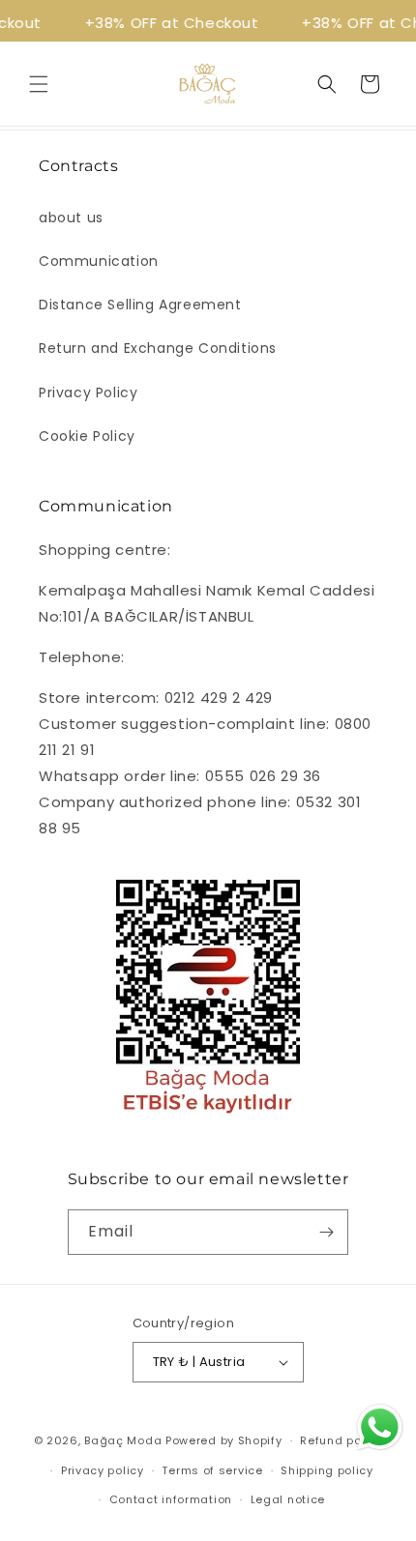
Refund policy (341, 1440)
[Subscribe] (326, 1232)
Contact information (170, 1499)
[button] (38, 84)
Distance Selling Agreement (140, 304)
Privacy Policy (88, 392)
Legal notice (288, 1499)
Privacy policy (102, 1470)
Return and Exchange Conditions (158, 348)
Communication (99, 261)
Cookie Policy (87, 436)
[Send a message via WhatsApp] (379, 1427)
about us (71, 217)
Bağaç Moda (123, 1440)
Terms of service (212, 1470)
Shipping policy (327, 1470)
